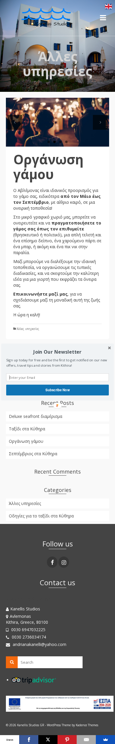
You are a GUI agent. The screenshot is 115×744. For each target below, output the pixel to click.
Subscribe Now (57, 389)
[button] (57, 352)
